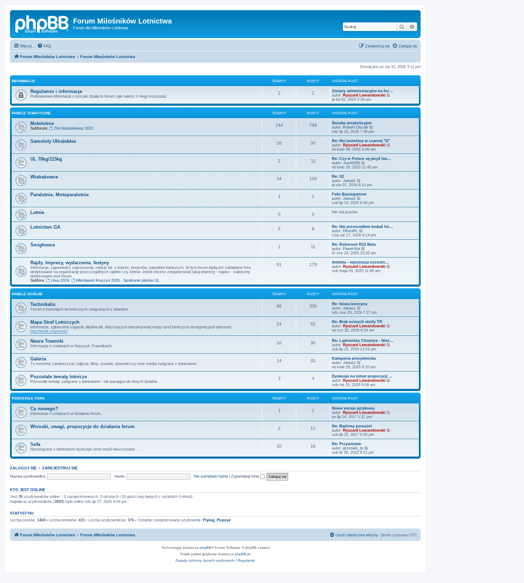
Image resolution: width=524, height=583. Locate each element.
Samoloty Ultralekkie (53, 141)
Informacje (23, 81)
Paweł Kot (351, 248)
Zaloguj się (23, 468)
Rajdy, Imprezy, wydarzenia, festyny (69, 262)
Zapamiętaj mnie (245, 476)
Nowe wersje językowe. (353, 408)
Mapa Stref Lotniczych (54, 322)
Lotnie (37, 212)
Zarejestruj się (59, 468)
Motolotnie (42, 123)
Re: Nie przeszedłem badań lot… (362, 226)
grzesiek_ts (353, 448)
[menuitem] (44, 46)
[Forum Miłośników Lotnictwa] (42, 23)
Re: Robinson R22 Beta (354, 244)
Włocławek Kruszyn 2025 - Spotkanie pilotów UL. (118, 280)
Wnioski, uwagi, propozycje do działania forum (82, 426)
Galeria (38, 358)
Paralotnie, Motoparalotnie (59, 194)
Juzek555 (351, 163)
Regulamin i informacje (56, 91)
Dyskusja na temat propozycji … (362, 376)
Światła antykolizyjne (351, 123)
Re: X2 (338, 176)
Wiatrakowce (44, 176)
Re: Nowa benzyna (349, 304)
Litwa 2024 (60, 280)
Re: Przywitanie (346, 444)
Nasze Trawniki (46, 341)
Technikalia (42, 304)
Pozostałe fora (28, 398)
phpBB (205, 548)
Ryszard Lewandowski (364, 95)
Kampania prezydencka (354, 358)
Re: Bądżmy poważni (352, 426)
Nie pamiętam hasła (211, 476)
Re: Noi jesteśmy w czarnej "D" (361, 141)
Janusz (349, 180)
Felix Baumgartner (349, 194)
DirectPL (350, 231)
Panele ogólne (27, 294)
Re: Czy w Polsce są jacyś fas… (361, 158)
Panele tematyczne (31, 113)
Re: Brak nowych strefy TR (357, 321)
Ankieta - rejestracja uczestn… (360, 262)
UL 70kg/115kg (46, 159)
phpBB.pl (242, 554)
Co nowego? (44, 408)
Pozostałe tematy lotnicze (58, 376)
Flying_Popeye (217, 520)
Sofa (35, 444)
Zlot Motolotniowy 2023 (73, 128)
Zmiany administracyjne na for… (362, 91)
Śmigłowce (42, 245)
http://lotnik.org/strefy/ (49, 331)
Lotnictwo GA (45, 227)
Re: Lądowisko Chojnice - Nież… (363, 340)
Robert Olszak (355, 127)
